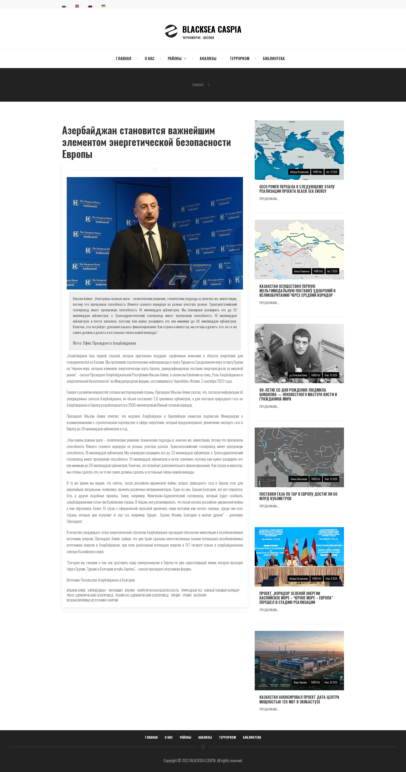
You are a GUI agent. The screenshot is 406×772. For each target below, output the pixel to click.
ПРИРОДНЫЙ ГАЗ (191, 590)
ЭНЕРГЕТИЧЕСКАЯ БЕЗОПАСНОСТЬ (158, 590)
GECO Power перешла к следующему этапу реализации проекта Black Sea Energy (297, 189)
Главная (123, 58)
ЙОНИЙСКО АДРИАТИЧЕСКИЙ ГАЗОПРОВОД (142, 595)
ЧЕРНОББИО (115, 590)
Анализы (208, 58)
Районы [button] (175, 58)
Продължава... (269, 198)
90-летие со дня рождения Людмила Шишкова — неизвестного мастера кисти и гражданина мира (298, 394)
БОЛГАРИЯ (200, 595)
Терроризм (240, 58)
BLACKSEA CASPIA (212, 31)
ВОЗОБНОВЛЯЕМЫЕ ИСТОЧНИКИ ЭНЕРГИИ (92, 600)
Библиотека (274, 58)
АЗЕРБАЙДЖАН (97, 590)
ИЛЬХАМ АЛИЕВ (76, 590)
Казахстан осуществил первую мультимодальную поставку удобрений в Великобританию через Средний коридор (297, 290)
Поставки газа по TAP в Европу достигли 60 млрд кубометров (298, 496)
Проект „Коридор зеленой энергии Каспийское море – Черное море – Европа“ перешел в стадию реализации (296, 598)
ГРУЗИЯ (187, 595)
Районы (185, 737)
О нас (149, 58)
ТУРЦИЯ (175, 595)
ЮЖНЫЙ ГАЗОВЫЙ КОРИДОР (221, 590)
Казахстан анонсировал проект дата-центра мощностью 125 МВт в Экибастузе (299, 699)
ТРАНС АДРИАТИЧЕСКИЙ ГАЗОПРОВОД (90, 595)
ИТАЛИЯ (130, 590)
